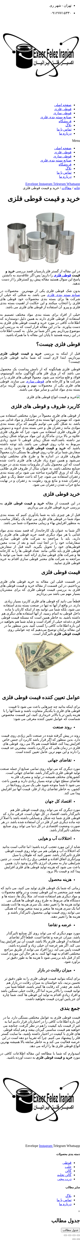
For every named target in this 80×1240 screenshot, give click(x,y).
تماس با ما (64, 129)
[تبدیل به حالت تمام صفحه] (69, 1235)
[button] (40, 141)
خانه (77, 188)
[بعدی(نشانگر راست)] (74, 1239)
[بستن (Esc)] (78, 1235)
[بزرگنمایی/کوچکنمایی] (65, 1235)
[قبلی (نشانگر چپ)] (78, 1239)
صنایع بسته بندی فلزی (55, 117)
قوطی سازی (62, 113)
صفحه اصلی (62, 105)
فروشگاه (65, 121)
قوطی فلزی (62, 109)
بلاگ (68, 125)
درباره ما (65, 133)
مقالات (66, 188)
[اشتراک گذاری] (74, 1235)
